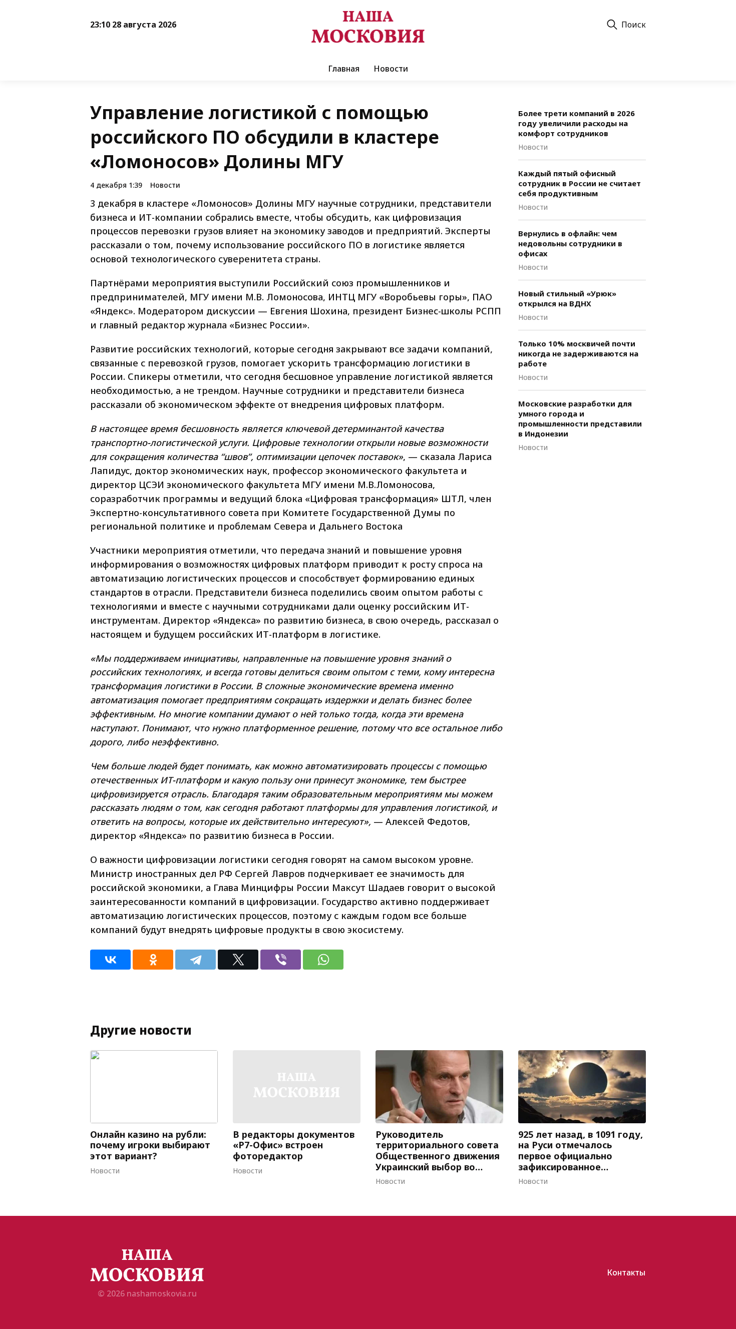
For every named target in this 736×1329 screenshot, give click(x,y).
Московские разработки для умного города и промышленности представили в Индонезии (580, 418)
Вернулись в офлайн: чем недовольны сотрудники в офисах (570, 243)
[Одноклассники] (153, 960)
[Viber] (280, 960)
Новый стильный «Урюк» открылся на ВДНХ (567, 298)
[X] (238, 960)
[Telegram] (195, 960)
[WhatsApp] (323, 960)
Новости (391, 68)
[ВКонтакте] (110, 960)
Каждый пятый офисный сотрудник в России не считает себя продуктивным (579, 183)
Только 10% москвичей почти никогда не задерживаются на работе (578, 353)
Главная (343, 68)
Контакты (626, 1272)
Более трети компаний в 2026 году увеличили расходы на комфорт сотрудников (576, 123)
